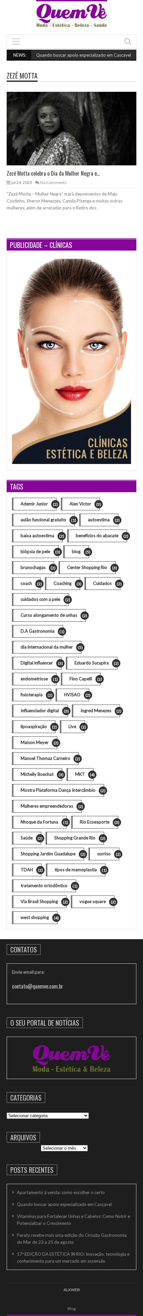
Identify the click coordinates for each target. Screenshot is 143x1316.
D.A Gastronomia (42, 631)
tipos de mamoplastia (80, 870)
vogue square (96, 901)
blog (80, 551)
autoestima (103, 520)
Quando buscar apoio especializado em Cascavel (73, 55)
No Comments (53, 182)
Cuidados (106, 583)
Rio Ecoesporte (99, 822)
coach (31, 583)
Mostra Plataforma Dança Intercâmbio (62, 790)
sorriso (108, 854)
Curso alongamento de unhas (53, 615)
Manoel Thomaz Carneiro (50, 758)
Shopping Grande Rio (79, 838)
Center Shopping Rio (91, 567)
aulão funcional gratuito (48, 520)
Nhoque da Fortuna (44, 822)
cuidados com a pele (45, 599)
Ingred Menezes (100, 711)
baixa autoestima (42, 536)
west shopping (39, 917)
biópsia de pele (40, 551)
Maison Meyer (39, 742)
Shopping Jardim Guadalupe (52, 854)
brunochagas (37, 567)
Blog (71, 1308)
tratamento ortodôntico (48, 885)
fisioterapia (36, 695)
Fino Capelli (85, 679)
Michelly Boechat (41, 774)
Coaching (67, 583)
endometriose (39, 679)
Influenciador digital (44, 711)
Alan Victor (85, 504)
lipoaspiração (38, 726)
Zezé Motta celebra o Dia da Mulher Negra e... (53, 173)
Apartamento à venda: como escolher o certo (61, 1192)
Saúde (31, 838)
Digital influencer (41, 663)
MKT (84, 774)
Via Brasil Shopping (44, 901)
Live (77, 726)
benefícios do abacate (101, 536)
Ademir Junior (39, 504)
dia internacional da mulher (51, 647)
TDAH (31, 870)
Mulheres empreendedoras (51, 806)
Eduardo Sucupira (95, 663)
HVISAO (76, 695)
